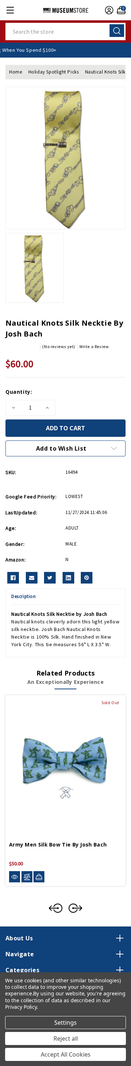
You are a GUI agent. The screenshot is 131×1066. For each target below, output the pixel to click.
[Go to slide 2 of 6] (75, 908)
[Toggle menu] (10, 10)
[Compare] (26, 876)
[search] (117, 30)
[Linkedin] (68, 578)
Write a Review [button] (94, 346)
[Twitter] (50, 578)
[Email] (31, 578)
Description (23, 596)
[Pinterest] (86, 578)
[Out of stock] (38, 876)
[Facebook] (13, 578)
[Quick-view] (14, 876)
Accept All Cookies (66, 1054)
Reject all (65, 1038)
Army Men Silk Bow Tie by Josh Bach (58, 844)
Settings (65, 1023)
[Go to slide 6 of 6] (55, 908)
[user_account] (108, 10)
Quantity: (18, 391)
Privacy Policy (21, 1006)
